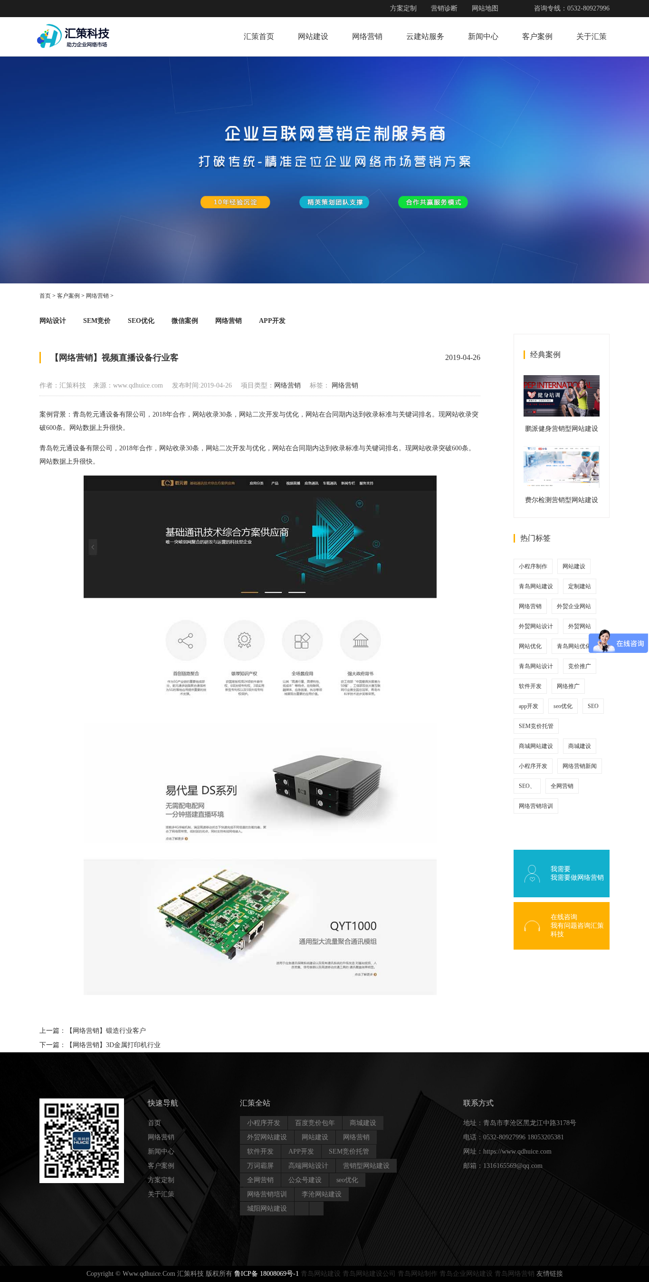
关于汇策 (591, 36)
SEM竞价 (97, 320)
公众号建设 (305, 1180)
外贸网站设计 (536, 626)
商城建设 (579, 746)
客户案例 (537, 36)
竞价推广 (579, 666)
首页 (45, 295)
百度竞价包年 (315, 1123)
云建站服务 (425, 36)
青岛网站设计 (536, 666)
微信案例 (185, 320)
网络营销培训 (536, 806)
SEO (593, 706)
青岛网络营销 (514, 1273)
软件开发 (530, 686)
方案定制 (403, 8)
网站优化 (530, 646)
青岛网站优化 (574, 646)
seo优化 (563, 706)
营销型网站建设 (366, 1165)
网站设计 (52, 320)
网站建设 (313, 36)
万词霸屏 (260, 1165)
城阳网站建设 (267, 1208)
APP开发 (272, 320)
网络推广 (568, 686)
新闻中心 (483, 36)
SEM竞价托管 (536, 726)
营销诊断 (444, 8)
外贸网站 (579, 626)
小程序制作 (533, 566)
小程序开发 (533, 766)
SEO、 (527, 786)
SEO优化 (141, 320)
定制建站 (579, 586)
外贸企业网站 (574, 606)
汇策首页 (259, 36)
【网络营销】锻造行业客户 (106, 1030)
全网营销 (562, 786)
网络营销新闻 (580, 766)
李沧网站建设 (322, 1194)
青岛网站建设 (536, 586)
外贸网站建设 (267, 1137)
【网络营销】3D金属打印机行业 (113, 1045)
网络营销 (367, 36)
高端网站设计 (308, 1165)
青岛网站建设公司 (369, 1273)
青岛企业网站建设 (466, 1273)
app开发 (528, 706)
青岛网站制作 (418, 1273)
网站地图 (485, 8)
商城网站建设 (536, 746)
